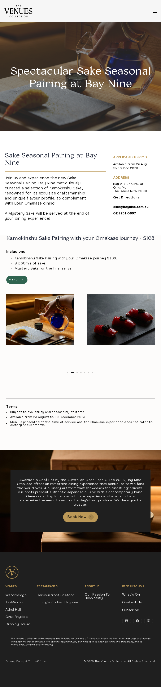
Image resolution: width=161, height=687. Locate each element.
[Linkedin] (126, 621)
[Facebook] (137, 621)
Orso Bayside (16, 617)
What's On (131, 594)
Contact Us (132, 602)
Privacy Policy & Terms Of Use (26, 661)
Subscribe (130, 610)
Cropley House (17, 624)
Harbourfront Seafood (56, 595)
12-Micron (14, 602)
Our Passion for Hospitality (98, 596)
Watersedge (16, 595)
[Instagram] (148, 621)
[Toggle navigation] (131, 11)
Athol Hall (13, 610)
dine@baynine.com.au (130, 207)
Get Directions (126, 197)
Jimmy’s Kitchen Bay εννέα (59, 602)
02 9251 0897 (124, 213)
